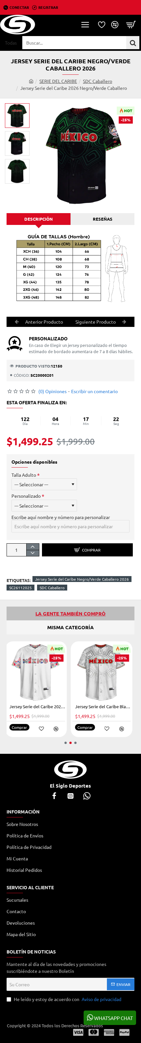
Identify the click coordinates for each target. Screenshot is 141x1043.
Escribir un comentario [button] (94, 391)
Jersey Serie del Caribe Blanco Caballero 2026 (66, 706)
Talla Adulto (23, 475)
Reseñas (102, 219)
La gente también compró (70, 613)
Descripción (38, 219)
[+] (32, 547)
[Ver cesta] (131, 24)
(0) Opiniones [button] (52, 391)
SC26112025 (20, 587)
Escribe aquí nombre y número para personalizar (60, 517)
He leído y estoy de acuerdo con (67, 999)
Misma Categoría (70, 627)
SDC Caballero (97, 81)
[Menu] (85, 24)
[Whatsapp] (86, 795)
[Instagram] (70, 795)
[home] (31, 81)
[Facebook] (54, 795)
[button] (19, 108)
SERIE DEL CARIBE (58, 81)
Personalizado (26, 496)
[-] (32, 553)
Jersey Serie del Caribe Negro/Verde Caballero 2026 (82, 579)
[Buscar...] (132, 42)
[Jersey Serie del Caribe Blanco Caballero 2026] (65, 672)
